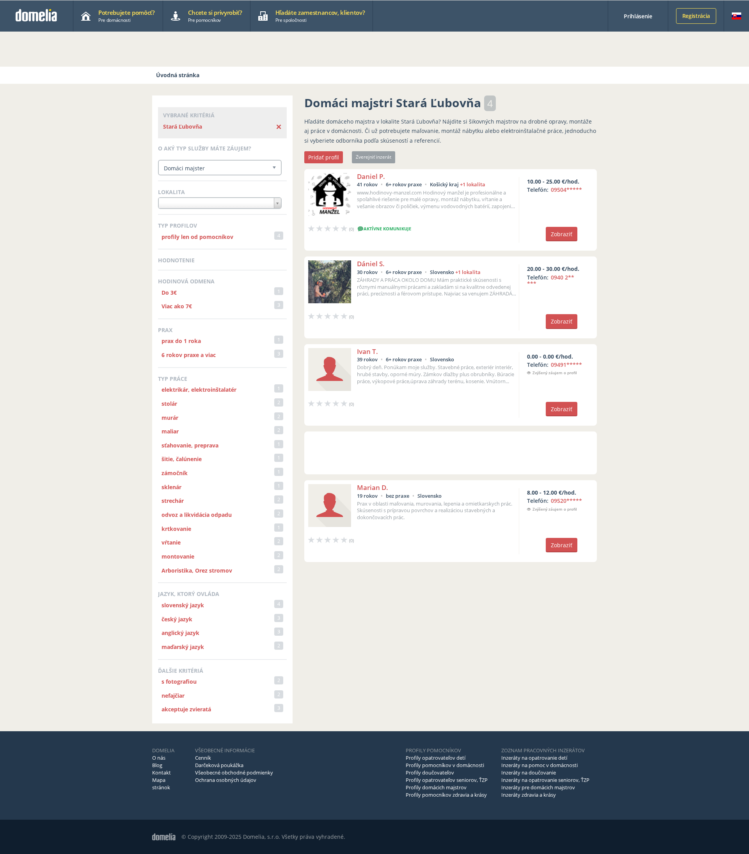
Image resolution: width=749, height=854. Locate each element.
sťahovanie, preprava (190, 445)
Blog (157, 765)
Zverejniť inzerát (373, 157)
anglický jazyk (180, 633)
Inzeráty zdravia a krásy (528, 794)
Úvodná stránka (177, 75)
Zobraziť (561, 234)
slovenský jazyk (183, 605)
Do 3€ (169, 292)
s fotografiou (179, 681)
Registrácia (696, 15)
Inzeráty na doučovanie (528, 772)
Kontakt (161, 772)
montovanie (178, 556)
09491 (566, 364)
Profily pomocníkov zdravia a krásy (446, 794)
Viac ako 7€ (177, 306)
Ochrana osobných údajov (225, 779)
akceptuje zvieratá (186, 709)
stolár (169, 403)
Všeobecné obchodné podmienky (234, 772)
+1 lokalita (472, 184)
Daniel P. (371, 176)
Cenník (203, 757)
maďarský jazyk (183, 647)
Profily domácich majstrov (436, 787)
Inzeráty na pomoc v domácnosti (539, 765)
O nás (158, 757)
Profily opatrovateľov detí (435, 757)
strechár (173, 500)
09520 (566, 500)
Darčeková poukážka (219, 765)
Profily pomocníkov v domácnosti (445, 765)
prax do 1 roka (181, 341)
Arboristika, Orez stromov (197, 570)
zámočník (175, 473)
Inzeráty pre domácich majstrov (538, 787)
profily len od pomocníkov (197, 236)
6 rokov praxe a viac (189, 355)
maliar (170, 431)
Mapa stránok (161, 783)
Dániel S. (371, 263)
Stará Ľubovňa (182, 126)
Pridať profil (323, 157)
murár (170, 417)
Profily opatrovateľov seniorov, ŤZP (447, 779)
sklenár (171, 487)
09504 (566, 189)
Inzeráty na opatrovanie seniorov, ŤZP (545, 779)
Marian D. (372, 487)
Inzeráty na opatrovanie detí (534, 757)
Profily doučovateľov (430, 772)
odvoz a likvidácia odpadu (197, 514)
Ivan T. (367, 351)
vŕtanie (171, 542)
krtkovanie (176, 528)
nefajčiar (173, 695)
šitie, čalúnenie (182, 459)
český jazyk (177, 619)
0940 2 (550, 281)
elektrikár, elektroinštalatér (199, 389)
